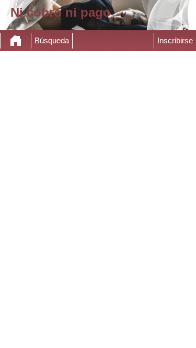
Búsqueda (51, 41)
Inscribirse (175, 41)
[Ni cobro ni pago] (16, 41)
